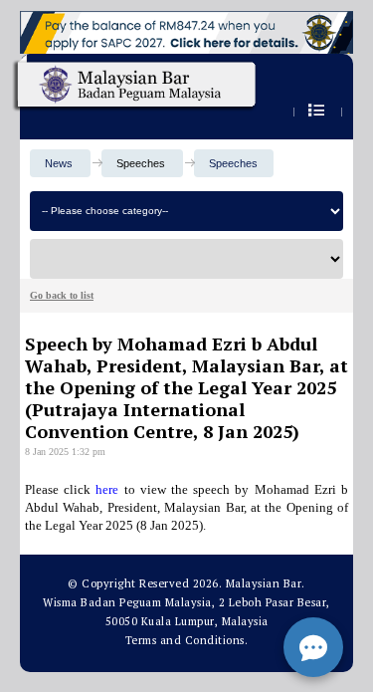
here (106, 489)
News (59, 163)
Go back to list (61, 295)
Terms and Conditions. (187, 640)
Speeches (233, 163)
